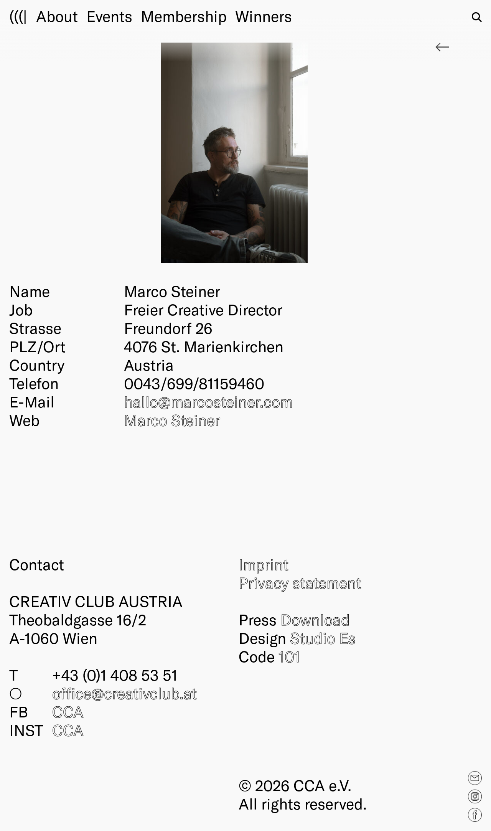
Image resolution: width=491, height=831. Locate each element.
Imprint (263, 564)
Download (315, 619)
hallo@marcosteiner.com (208, 401)
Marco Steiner (172, 420)
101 (289, 656)
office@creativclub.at (124, 693)
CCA (68, 711)
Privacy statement (300, 582)
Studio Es (323, 637)
